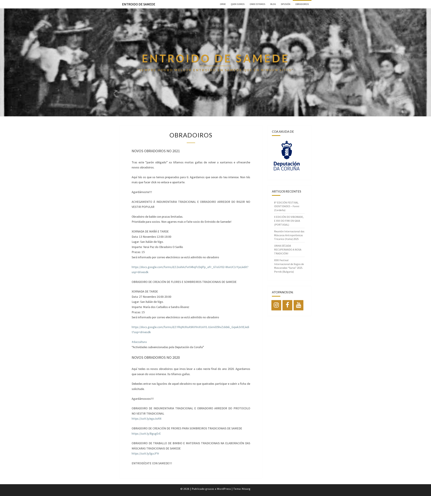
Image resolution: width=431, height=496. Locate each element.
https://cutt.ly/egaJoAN (146, 418)
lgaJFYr (154, 453)
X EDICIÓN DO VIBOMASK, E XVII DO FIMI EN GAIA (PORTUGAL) (289, 220)
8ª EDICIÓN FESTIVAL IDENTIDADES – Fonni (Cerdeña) (286, 206)
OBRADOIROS (302, 4)
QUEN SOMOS (238, 4)
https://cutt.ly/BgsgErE (146, 433)
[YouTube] (298, 305)
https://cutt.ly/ (141, 453)
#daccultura (139, 342)
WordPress (224, 488)
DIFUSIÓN (285, 4)
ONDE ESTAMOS (257, 4)
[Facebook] (287, 305)
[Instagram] (276, 305)
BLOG (273, 4)
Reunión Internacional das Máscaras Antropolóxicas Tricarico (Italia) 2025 (289, 235)
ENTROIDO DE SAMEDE (138, 4)
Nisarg (246, 488)
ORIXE (223, 4)
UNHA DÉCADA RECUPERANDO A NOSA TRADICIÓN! (287, 249)
